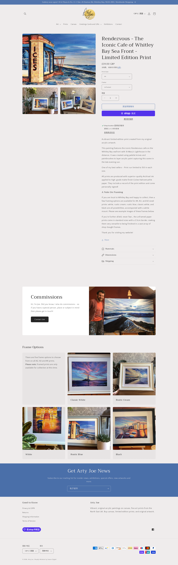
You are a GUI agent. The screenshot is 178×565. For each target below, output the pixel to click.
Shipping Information (30, 517)
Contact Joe (40, 319)
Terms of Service (28, 521)
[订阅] (108, 488)
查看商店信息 (109, 133)
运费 (119, 67)
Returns (25, 513)
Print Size (105, 72)
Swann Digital (52, 559)
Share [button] (106, 240)
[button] (25, 13)
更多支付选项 (128, 119)
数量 (103, 93)
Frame (104, 82)
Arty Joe (31, 559)
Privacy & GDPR (28, 508)
